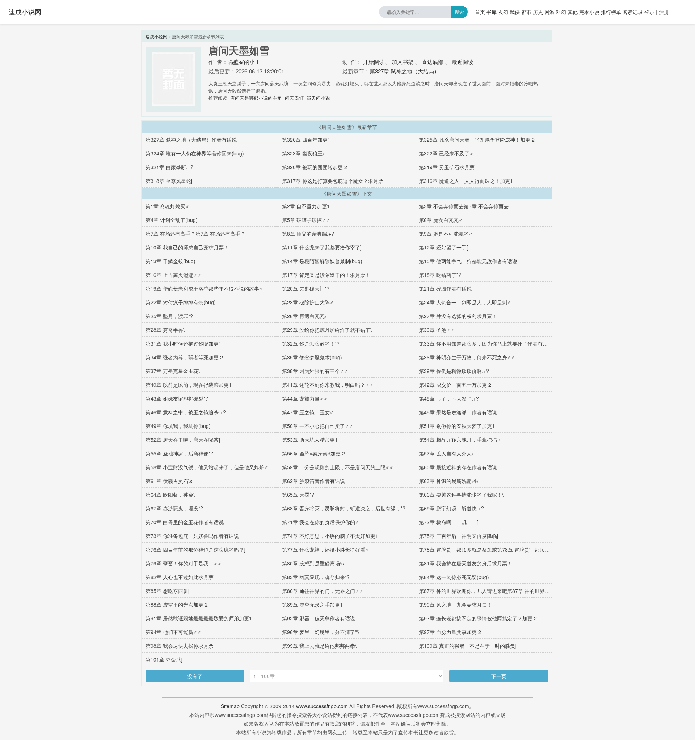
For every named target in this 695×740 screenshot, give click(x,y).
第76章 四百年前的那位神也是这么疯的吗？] (195, 549)
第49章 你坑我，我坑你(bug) (178, 425)
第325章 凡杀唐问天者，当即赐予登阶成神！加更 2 (477, 139)
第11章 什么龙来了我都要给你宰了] (322, 247)
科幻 (561, 12)
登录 (649, 12)
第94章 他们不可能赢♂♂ (173, 632)
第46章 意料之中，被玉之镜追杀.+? (186, 412)
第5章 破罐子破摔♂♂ (306, 219)
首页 (480, 12)
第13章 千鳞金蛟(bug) (170, 261)
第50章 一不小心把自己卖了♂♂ (317, 425)
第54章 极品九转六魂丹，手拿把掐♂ (460, 439)
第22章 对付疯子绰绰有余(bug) (181, 302)
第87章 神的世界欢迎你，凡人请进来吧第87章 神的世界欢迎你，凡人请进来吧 (507, 590)
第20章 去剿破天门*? (305, 288)
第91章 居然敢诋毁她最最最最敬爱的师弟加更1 (199, 618)
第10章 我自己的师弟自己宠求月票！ (187, 247)
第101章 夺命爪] (164, 659)
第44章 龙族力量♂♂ (305, 398)
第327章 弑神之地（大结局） (404, 71)
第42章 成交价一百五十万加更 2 (455, 384)
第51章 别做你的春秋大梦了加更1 (457, 425)
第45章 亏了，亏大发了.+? (449, 398)
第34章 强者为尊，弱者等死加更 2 (184, 357)
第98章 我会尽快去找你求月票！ (182, 645)
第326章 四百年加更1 (306, 139)
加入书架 (402, 61)
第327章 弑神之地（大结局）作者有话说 (191, 139)
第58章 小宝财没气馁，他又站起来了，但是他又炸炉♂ (207, 467)
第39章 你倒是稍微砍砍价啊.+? (454, 371)
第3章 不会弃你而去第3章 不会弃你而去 (464, 206)
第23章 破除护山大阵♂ (308, 302)
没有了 (194, 676)
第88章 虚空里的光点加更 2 (177, 604)
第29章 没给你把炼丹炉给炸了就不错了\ (327, 329)
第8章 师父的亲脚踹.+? (308, 233)
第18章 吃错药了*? (440, 274)
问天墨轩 (294, 97)
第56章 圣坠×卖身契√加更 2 (313, 453)
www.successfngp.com (322, 706)
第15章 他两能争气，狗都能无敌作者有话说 (468, 261)
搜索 (459, 11)
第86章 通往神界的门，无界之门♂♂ (322, 590)
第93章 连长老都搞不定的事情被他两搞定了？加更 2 (478, 618)
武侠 (515, 12)
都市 (526, 12)
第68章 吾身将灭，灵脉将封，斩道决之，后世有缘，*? (343, 508)
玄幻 (503, 12)
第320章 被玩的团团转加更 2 (314, 167)
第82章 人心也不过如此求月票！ (182, 577)
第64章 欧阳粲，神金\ (170, 494)
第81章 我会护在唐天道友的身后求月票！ (465, 563)
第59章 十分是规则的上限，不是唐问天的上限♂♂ (337, 467)
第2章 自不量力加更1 (306, 206)
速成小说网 (25, 11)
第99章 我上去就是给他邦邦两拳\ (319, 645)
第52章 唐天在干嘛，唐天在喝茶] (183, 439)
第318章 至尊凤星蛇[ (169, 180)
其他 (573, 12)
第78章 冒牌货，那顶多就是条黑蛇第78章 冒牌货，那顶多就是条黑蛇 (497, 549)
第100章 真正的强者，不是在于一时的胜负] (468, 645)
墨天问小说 (318, 97)
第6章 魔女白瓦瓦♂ (441, 219)
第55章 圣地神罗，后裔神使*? (179, 453)
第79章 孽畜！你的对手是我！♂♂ (184, 563)
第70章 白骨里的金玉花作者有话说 (185, 522)
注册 (664, 12)
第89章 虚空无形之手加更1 (312, 604)
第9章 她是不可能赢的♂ (446, 233)
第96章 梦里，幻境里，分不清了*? (321, 632)
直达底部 (432, 61)
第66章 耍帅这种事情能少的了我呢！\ (461, 494)
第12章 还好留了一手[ (443, 247)
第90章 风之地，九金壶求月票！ (455, 604)
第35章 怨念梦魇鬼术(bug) (312, 357)
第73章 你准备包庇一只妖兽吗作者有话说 (192, 535)
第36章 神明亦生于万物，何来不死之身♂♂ (467, 357)
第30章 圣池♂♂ (436, 329)
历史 (538, 12)
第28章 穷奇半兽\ (165, 329)
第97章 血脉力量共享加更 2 (450, 632)
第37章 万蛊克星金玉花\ (173, 371)
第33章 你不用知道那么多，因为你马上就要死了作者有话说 (486, 343)
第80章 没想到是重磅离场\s (313, 563)
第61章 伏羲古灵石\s (169, 480)
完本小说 (589, 12)
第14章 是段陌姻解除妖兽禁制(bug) (322, 261)
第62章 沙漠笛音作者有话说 (313, 480)
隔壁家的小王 (244, 61)
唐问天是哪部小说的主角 (256, 97)
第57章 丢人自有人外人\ (446, 453)
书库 (491, 12)
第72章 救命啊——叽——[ (448, 522)
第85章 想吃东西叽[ (168, 590)
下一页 (498, 676)
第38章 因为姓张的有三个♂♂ (315, 371)
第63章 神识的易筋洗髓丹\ (448, 480)
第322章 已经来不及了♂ (446, 153)
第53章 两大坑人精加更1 (310, 439)
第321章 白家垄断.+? (169, 167)
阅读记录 (633, 12)
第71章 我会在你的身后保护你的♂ (320, 522)
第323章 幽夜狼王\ (303, 153)
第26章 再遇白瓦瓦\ (304, 316)
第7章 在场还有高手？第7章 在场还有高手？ (195, 233)
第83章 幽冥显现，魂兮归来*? (316, 577)
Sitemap (230, 706)
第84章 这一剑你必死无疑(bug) (454, 577)
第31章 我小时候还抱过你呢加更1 (184, 343)
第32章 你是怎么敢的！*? (311, 343)
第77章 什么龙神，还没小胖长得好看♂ (325, 549)
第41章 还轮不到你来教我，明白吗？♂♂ (327, 384)
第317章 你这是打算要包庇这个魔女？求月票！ (335, 180)
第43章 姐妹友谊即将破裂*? (177, 398)
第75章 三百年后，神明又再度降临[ (458, 535)
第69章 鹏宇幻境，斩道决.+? (451, 508)
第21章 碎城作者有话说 (445, 288)
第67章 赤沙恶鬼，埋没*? (174, 508)
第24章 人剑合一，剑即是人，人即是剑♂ (465, 302)
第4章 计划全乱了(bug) (172, 219)
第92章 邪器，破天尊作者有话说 (318, 618)
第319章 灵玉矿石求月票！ (449, 167)
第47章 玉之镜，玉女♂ (308, 412)
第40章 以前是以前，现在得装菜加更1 (189, 384)
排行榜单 (611, 12)
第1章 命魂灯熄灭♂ (167, 206)
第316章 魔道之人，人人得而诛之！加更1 (466, 180)
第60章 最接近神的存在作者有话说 (458, 467)
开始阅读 (374, 61)
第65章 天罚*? (298, 494)
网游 (549, 12)
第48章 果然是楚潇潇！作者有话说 (458, 412)
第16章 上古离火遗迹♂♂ (173, 274)
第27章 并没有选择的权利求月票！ (458, 316)
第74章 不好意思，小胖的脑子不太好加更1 (330, 535)
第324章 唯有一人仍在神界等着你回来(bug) (195, 153)
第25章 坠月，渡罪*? (169, 316)
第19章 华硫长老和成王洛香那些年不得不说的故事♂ (204, 288)
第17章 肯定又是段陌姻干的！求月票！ (326, 274)
